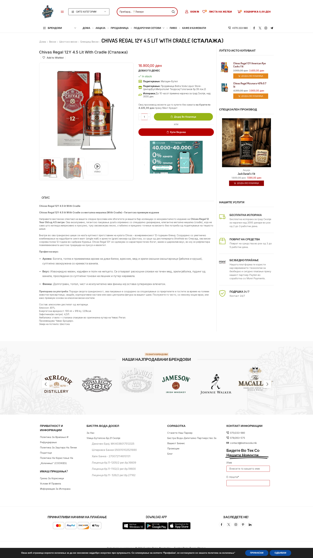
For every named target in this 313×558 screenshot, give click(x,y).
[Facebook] (254, 28)
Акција (246, 170)
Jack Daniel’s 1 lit (246, 173)
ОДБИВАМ (280, 552)
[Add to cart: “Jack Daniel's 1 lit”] (242, 144)
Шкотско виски (68, 41)
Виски (52, 41)
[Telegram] (271, 28)
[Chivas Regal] (97, 384)
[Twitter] (260, 28)
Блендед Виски (89, 41)
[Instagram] (266, 28)
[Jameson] (176, 384)
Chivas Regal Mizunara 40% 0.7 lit (249, 85)
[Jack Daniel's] (136, 380)
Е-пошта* (232, 477)
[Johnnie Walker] (216, 384)
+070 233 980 (240, 28)
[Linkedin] (250, 524)
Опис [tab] (46, 197)
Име (229, 462)
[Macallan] (255, 378)
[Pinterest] (243, 524)
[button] (62, 12)
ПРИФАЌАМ (256, 552)
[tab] (45, 197)
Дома (42, 41)
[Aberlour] (57, 384)
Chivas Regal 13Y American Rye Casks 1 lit (249, 65)
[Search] (173, 12)
